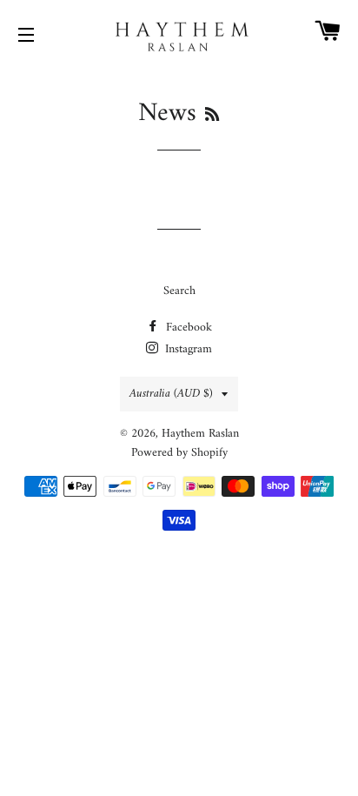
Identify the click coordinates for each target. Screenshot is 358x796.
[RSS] (212, 116)
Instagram (187, 349)
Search (179, 291)
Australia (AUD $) (171, 394)
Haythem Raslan (200, 434)
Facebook (187, 327)
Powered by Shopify (179, 453)
